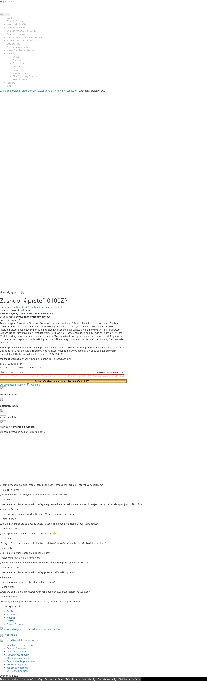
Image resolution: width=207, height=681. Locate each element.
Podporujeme (20, 79)
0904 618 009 (11, 634)
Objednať (36, 384)
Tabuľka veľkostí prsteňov (20, 645)
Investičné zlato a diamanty (21, 50)
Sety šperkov (13, 43)
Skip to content (8, 1)
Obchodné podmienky (18, 657)
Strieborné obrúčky (129, 679)
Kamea (10, 53)
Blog (8, 85)
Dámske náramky (15, 34)
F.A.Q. (16, 69)
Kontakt (10, 82)
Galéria (17, 60)
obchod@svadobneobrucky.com (22, 640)
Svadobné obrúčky (16, 24)
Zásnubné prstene (16, 21)
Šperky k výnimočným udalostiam (24, 37)
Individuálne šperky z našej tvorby (25, 40)
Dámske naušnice (16, 27)
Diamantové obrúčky (17, 651)
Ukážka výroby (20, 72)
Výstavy (17, 66)
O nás (16, 56)
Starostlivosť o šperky (17, 654)
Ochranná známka (16, 648)
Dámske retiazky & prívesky (21, 30)
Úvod (9, 17)
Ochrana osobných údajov (20, 661)
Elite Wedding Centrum (25, 76)
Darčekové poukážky (17, 47)
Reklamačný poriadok (18, 664)
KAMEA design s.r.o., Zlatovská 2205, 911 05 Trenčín (32, 629)
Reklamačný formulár (18, 667)
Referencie (19, 63)
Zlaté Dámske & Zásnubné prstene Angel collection (49, 90)
